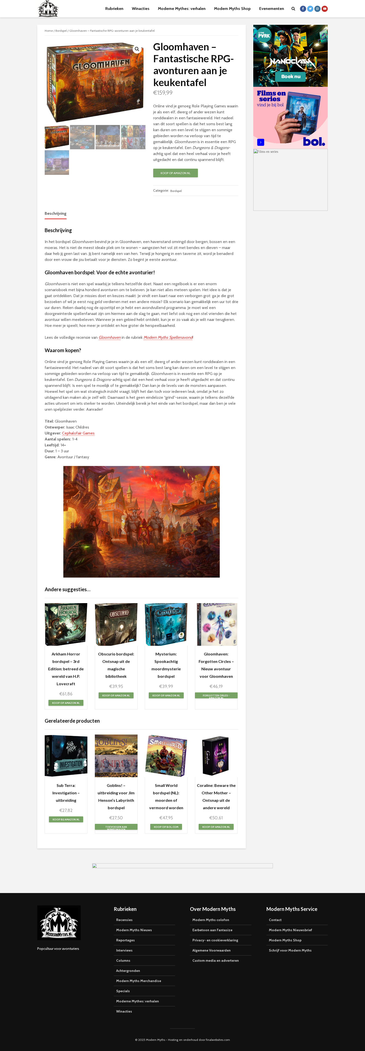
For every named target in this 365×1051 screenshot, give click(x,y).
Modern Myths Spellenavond (168, 337)
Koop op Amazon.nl (175, 173)
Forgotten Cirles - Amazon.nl (216, 696)
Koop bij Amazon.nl (66, 819)
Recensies (124, 920)
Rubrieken (114, 8)
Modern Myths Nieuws (134, 930)
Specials (123, 991)
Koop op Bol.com (166, 827)
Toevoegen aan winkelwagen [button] (116, 827)
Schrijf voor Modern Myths (290, 950)
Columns (123, 960)
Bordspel (61, 30)
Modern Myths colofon (210, 920)
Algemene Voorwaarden (211, 950)
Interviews (124, 950)
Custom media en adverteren (215, 960)
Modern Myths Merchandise (138, 981)
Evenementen (271, 8)
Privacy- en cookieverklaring (215, 940)
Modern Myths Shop (232, 8)
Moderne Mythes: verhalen (182, 8)
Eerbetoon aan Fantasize (212, 930)
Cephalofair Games (78, 433)
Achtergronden (128, 970)
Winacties (140, 8)
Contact (275, 920)
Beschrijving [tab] (56, 213)
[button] (137, 49)
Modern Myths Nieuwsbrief (290, 930)
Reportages (125, 940)
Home (49, 30)
